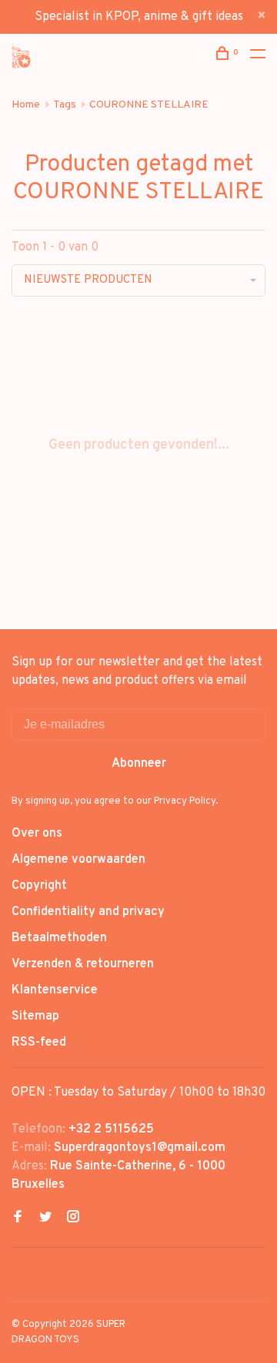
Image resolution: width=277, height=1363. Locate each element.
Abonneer (139, 763)
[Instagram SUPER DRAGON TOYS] (73, 1218)
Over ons (37, 833)
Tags (64, 104)
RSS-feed (39, 1042)
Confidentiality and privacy (88, 912)
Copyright (39, 886)
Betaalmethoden (59, 938)
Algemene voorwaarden (78, 859)
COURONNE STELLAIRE (149, 104)
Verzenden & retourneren (83, 964)
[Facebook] (18, 1218)
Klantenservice (55, 990)
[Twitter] (45, 1218)
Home (26, 104)
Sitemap (35, 1016)
